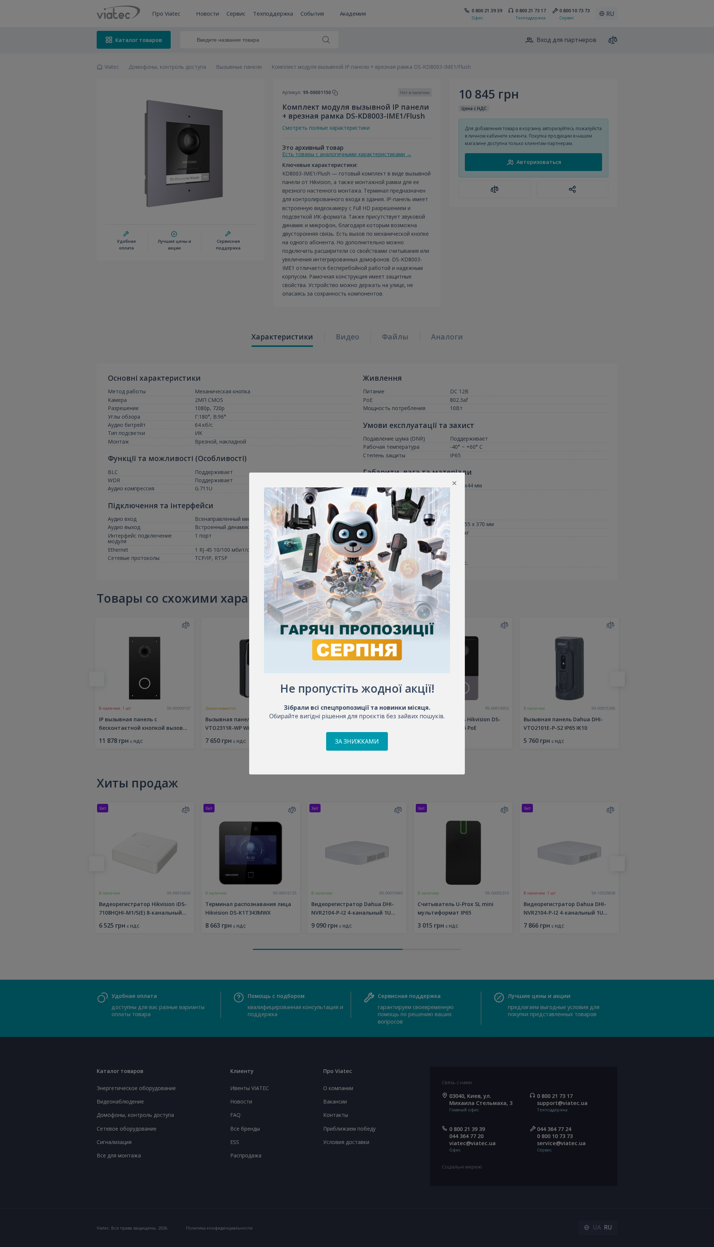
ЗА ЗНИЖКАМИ (357, 741)
